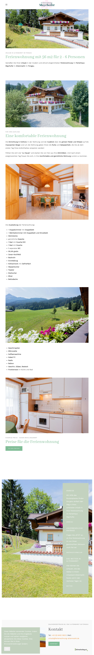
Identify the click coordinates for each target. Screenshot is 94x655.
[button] (6, 4)
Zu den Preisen (14, 448)
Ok (7, 649)
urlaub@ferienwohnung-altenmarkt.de (63, 638)
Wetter (69, 586)
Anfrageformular (74, 552)
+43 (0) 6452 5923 (59, 635)
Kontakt (54, 644)
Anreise (69, 522)
